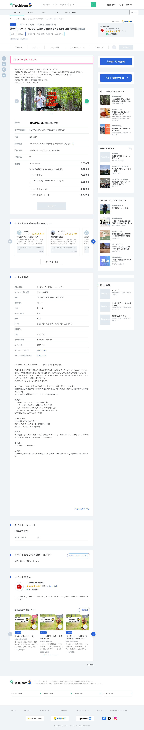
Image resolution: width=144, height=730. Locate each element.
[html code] (4, 75)
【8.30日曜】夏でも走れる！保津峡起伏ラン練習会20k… (122, 100)
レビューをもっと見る (52, 262)
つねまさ (26, 231)
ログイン (129, 5)
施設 (43, 12)
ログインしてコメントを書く (78, 556)
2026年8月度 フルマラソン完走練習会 (121, 129)
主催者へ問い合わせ (116, 61)
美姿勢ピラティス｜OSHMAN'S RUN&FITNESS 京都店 (121, 235)
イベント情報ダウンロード (116, 78)
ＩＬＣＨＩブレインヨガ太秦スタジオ (121, 304)
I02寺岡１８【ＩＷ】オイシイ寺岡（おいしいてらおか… (121, 248)
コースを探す (109, 693)
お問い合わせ (28, 710)
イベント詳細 (54, 47)
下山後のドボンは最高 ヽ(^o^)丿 (28, 237)
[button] (87, 101)
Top (11, 19)
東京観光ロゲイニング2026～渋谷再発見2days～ (121, 183)
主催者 (30, 12)
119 (125, 31)
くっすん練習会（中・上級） (25, 636)
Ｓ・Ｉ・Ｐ (115, 290)
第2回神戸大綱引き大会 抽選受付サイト (121, 157)
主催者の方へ (111, 5)
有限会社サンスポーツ (119, 316)
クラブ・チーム (70, 12)
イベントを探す (16, 693)
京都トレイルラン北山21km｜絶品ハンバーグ (121, 113)
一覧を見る (84, 610)
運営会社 (99, 710)
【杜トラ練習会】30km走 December (122, 261)
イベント (17, 12)
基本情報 (19, 47)
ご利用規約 (63, 710)
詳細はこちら (41, 350)
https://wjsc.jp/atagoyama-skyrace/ (50, 297)
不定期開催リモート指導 (120, 208)
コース (57, 12)
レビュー (36, 47)
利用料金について (46, 710)
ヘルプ (121, 5)
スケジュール (77, 47)
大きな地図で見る (81, 509)
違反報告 (90, 664)
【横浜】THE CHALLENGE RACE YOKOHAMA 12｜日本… (122, 222)
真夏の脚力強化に (57, 237)
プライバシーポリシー (81, 710)
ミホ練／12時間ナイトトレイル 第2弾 (121, 170)
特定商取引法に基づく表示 (119, 710)
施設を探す (79, 693)
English (133, 12)
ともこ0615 (60, 231)
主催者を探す (48, 693)
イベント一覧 (20, 19)
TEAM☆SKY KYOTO (112, 29)
